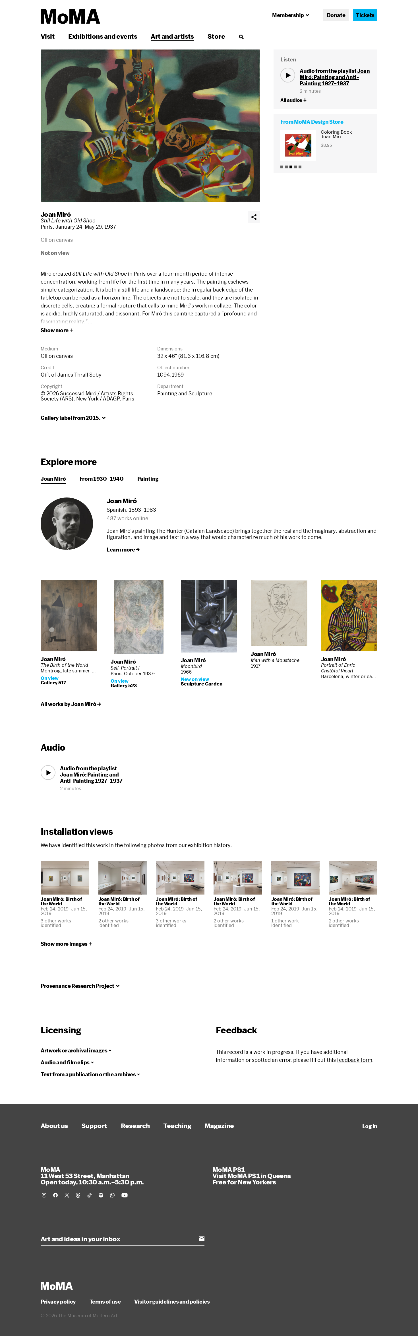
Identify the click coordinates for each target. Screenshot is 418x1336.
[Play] (287, 75)
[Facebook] (55, 1195)
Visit (48, 36)
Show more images (64, 943)
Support (94, 1125)
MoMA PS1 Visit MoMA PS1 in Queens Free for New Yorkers (251, 1176)
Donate (336, 15)
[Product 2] (286, 167)
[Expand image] (150, 125)
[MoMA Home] (70, 16)
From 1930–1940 (102, 479)
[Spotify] (101, 1195)
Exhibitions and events (102, 36)
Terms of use (105, 1301)
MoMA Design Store (318, 122)
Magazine (219, 1125)
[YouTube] (124, 1195)
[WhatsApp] (112, 1195)
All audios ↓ (293, 100)
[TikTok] (89, 1195)
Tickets (365, 15)
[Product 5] (300, 167)
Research (135, 1125)
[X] (66, 1195)
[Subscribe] (201, 1238)
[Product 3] (290, 167)
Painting (148, 479)
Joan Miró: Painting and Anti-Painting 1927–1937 (335, 77)
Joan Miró (56, 214)
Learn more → (123, 549)
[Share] (254, 217)
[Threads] (78, 1195)
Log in (369, 1126)
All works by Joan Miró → (71, 704)
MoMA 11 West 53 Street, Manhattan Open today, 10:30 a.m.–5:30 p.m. (92, 1176)
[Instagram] (44, 1195)
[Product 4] (295, 167)
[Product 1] (281, 167)
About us (54, 1125)
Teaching (177, 1125)
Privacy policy (58, 1301)
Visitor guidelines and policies (172, 1301)
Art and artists (172, 36)
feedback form (354, 1060)
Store (216, 36)
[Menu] (241, 37)
